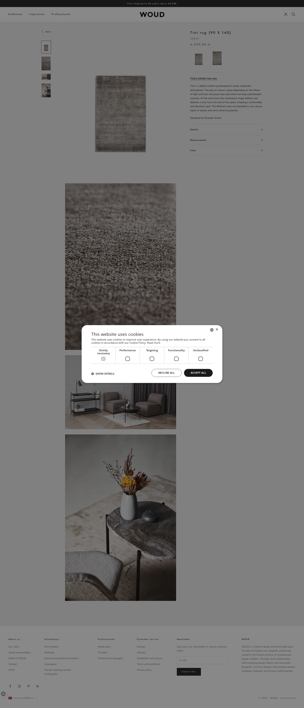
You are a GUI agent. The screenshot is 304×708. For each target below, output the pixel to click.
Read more (153, 342)
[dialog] (152, 354)
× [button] (216, 329)
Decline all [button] (166, 372)
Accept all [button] (198, 372)
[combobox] (212, 330)
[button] (102, 374)
